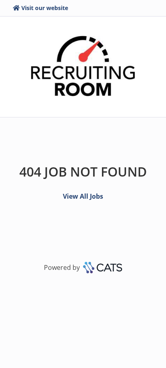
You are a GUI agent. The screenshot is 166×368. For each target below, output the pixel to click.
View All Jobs (83, 196)
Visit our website (44, 8)
